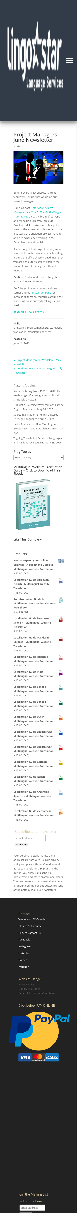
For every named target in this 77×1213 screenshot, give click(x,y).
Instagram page (41, 292)
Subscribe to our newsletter (35, 832)
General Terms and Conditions (36, 993)
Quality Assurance (29, 988)
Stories (17, 146)
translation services (39, 332)
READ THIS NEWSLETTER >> (29, 312)
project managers (37, 327)
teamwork (56, 327)
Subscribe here (31, 1201)
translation (20, 332)
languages (19, 327)
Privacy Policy (26, 984)
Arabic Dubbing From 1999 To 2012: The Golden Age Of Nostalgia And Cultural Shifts (37, 395)
